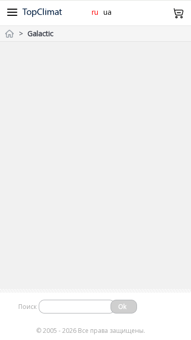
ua (107, 12)
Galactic (40, 33)
